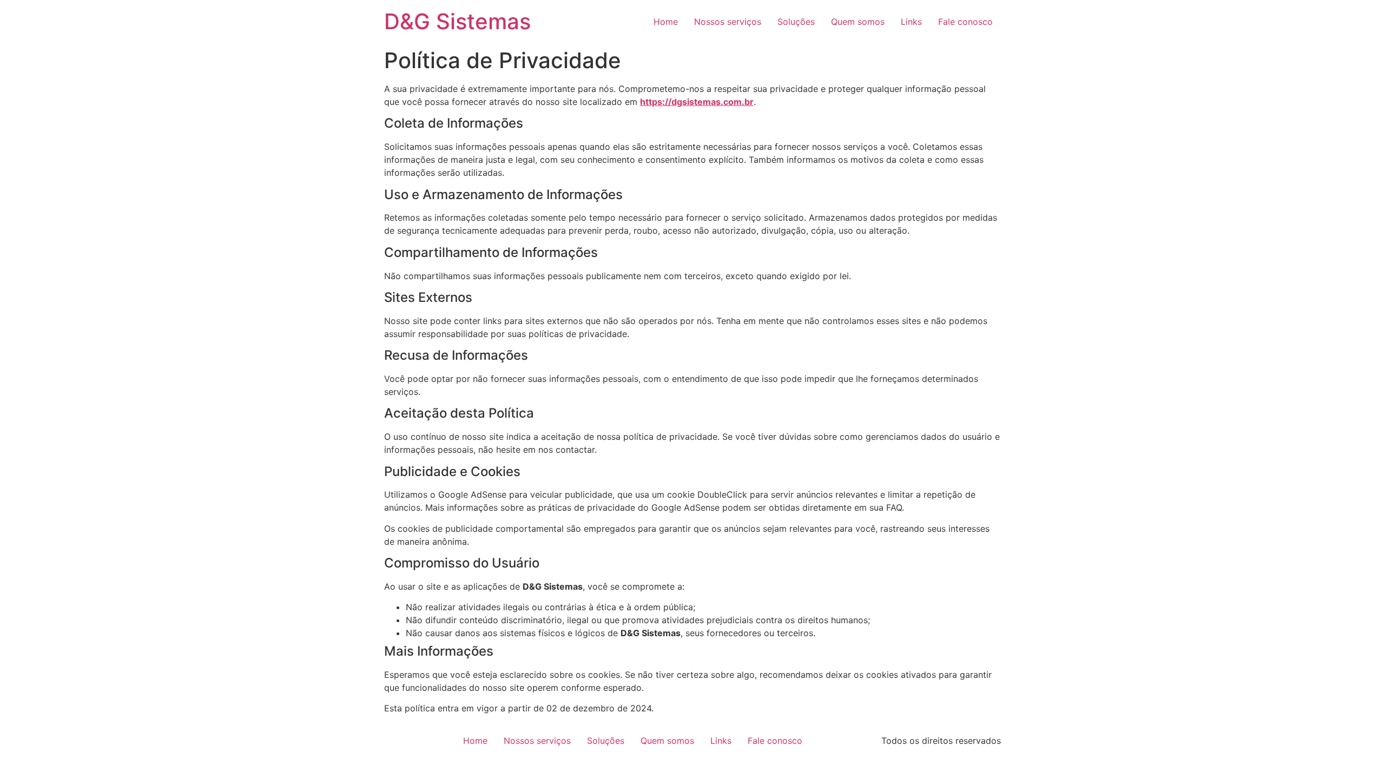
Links (911, 21)
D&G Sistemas (457, 21)
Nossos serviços (727, 21)
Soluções (796, 21)
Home (666, 21)
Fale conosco (965, 21)
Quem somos (858, 21)
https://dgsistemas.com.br (697, 101)
